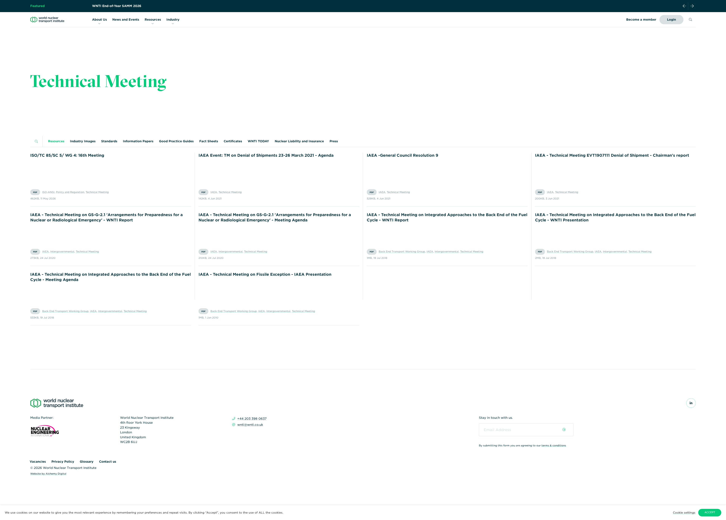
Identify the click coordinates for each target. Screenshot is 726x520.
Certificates (233, 141)
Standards (109, 141)
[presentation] (684, 6)
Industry (172, 19)
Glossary (86, 461)
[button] (684, 512)
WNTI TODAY (258, 141)
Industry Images (82, 141)
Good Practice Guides (176, 141)
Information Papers (138, 141)
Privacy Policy (62, 461)
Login (671, 19)
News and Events (125, 19)
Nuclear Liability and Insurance (299, 141)
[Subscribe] (564, 430)
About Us (99, 19)
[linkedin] (691, 403)
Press (334, 141)
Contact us (107, 461)
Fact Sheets (208, 141)
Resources (153, 19)
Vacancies (38, 461)
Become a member (641, 19)
